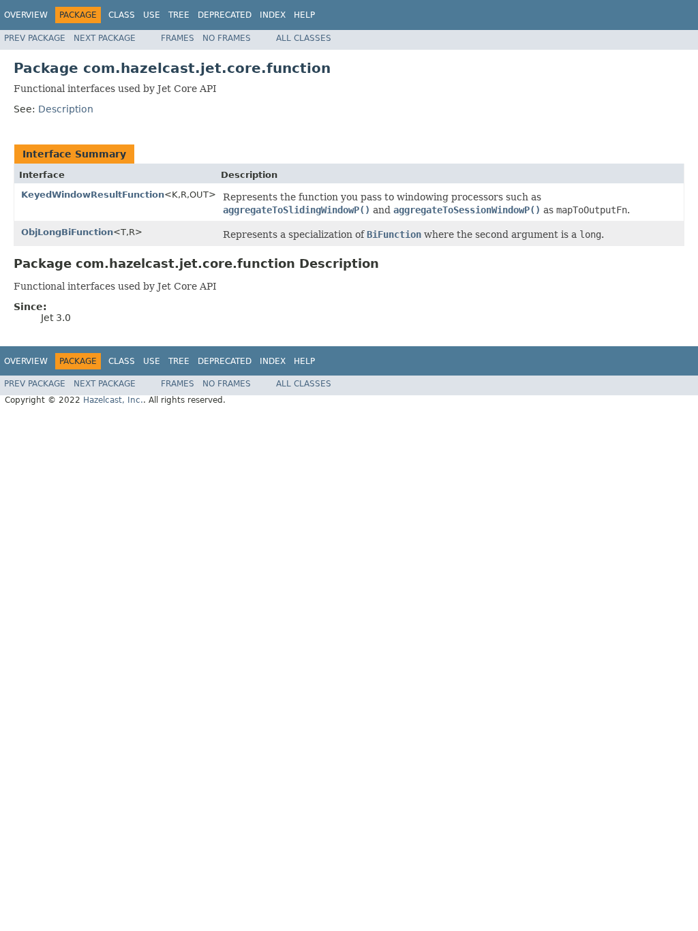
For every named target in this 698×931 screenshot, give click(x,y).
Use (151, 15)
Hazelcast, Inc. (113, 400)
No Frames (226, 38)
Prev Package (34, 38)
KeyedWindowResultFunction (92, 194)
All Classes (303, 38)
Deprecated (225, 15)
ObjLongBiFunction (67, 232)
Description (65, 109)
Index (273, 15)
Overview (26, 15)
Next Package (105, 38)
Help (304, 15)
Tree (178, 15)
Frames (177, 38)
